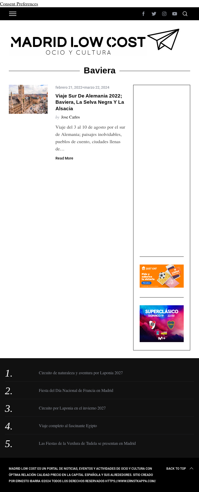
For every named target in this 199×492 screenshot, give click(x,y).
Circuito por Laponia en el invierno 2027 (72, 408)
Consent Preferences (19, 4)
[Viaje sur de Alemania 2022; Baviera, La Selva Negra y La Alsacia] (28, 99)
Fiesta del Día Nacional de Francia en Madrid (76, 390)
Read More (64, 158)
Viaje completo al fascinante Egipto (68, 425)
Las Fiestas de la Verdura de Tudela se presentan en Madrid (87, 443)
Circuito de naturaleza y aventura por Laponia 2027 (81, 372)
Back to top (176, 468)
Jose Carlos (70, 117)
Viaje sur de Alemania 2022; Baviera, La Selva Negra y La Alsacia (89, 102)
